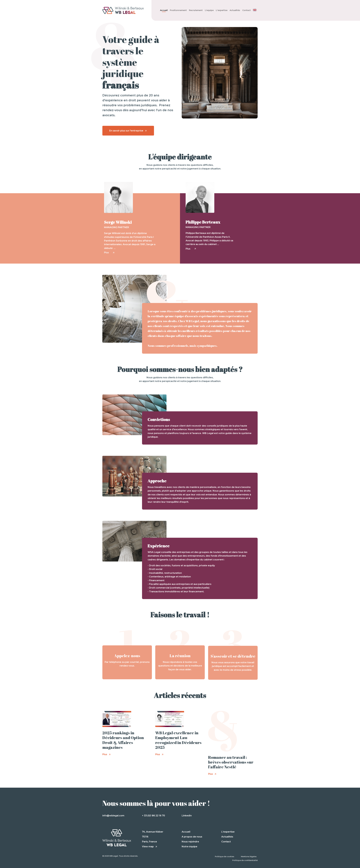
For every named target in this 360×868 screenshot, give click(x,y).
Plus (108, 252)
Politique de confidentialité (245, 860)
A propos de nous (192, 836)
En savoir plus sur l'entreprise (126, 130)
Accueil (164, 10)
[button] (222, 10)
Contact (246, 10)
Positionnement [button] (178, 10)
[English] (255, 10)
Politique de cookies (224, 856)
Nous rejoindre (190, 841)
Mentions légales (248, 856)
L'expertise (228, 831)
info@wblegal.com (113, 815)
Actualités (227, 836)
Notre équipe (189, 846)
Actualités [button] (235, 10)
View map (148, 846)
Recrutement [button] (196, 10)
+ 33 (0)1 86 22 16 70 (153, 815)
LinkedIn (187, 815)
